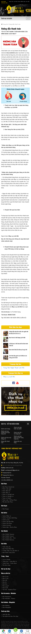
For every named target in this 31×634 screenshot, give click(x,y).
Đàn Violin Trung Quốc (8, 552)
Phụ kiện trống (6, 565)
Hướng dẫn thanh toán (5, 442)
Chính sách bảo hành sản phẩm (18, 428)
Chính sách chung (5, 429)
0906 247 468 (9, 467)
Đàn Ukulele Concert (8, 536)
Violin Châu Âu (6, 547)
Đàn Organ (4, 506)
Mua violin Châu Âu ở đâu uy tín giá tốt (18, 349)
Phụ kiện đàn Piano (7, 502)
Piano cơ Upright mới (8, 494)
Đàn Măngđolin (6, 607)
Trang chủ (5, 24)
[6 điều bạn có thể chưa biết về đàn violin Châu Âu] (5, 345)
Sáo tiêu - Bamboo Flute (9, 589)
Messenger (21, 633)
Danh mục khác (5, 611)
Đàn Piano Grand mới (8, 487)
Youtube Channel (5, 477)
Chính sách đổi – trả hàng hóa (18, 433)
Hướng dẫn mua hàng (18, 442)
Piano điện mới (6, 490)
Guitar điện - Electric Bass (9, 527)
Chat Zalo (9, 633)
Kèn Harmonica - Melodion (8, 593)
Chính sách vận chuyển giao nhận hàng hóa (5, 432)
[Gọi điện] (15, 630)
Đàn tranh (5, 587)
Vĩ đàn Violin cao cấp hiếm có (10, 550)
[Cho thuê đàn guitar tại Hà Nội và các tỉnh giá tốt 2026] (5, 357)
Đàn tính (4, 580)
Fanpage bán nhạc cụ (7, 475)
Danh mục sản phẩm (6, 18)
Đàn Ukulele (4, 531)
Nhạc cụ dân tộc (5, 573)
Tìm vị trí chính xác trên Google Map (12, 465)
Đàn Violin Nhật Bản (8, 548)
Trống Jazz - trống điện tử (9, 561)
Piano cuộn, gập (6, 489)
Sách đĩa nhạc (6, 614)
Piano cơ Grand (6, 498)
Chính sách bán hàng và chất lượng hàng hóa (18, 437)
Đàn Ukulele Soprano (8, 534)
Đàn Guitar (4, 513)
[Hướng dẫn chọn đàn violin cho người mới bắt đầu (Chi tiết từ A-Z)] (5, 333)
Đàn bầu (4, 584)
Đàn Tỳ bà (5, 576)
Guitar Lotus (6, 519)
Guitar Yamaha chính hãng (9, 518)
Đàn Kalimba (6, 605)
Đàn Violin (4, 544)
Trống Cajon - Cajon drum (9, 563)
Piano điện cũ (6, 492)
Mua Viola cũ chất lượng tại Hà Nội (17, 337)
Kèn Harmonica (6, 596)
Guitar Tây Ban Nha (8, 521)
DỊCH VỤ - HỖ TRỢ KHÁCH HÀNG (10, 424)
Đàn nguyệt (5, 586)
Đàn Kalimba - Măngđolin (8, 602)
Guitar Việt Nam (7, 523)
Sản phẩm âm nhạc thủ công (10, 616)
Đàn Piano (4, 484)
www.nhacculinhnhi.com (7, 480)
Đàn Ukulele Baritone (8, 540)
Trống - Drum (5, 556)
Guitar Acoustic (6, 525)
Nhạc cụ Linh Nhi (9, 377)
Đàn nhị (4, 582)
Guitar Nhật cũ (6, 516)
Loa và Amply (6, 559)
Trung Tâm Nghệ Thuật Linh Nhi (13, 368)
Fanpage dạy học (6, 472)
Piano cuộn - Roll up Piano (9, 500)
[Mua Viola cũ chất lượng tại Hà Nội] (5, 339)
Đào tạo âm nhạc (5, 569)
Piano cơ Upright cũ (7, 496)
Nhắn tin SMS (27, 633)
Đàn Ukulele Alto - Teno (9, 538)
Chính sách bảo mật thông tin (6, 438)
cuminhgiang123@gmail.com (12, 470)
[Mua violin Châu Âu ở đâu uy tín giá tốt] (5, 351)
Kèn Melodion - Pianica (8, 598)
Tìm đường (3, 633)
